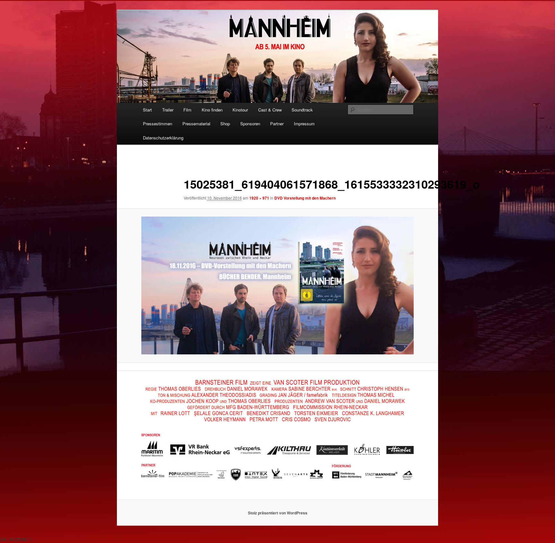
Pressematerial (196, 123)
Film (187, 110)
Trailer (167, 110)
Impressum (304, 123)
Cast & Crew (270, 110)
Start (147, 110)
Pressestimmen (157, 123)
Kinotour (240, 110)
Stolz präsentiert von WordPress (277, 513)
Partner (277, 123)
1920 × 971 (259, 198)
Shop (225, 123)
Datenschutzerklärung (163, 138)
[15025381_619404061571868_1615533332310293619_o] (277, 285)
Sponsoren (250, 123)
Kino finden (212, 110)
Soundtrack (302, 110)
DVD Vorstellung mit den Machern (305, 198)
